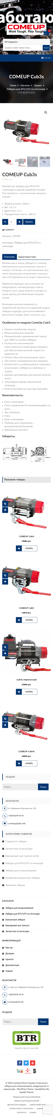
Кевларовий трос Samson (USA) (22, 856)
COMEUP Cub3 (26, 607)
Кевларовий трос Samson (17, 926)
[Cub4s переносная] (26, 652)
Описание (9, 257)
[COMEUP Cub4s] (26, 724)
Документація (12, 965)
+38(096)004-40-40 (16, 816)
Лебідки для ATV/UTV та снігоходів (24, 863)
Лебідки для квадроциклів (26, 1101)
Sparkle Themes (26, 1092)
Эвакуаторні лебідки (16, 1105)
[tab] (9, 257)
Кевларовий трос (38, 1105)
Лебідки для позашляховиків (21, 870)
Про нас (9, 948)
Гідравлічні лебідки (15, 841)
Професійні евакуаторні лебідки (22, 878)
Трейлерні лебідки (15, 885)
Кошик (33, 1112)
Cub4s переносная (26, 679)
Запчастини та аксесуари (18, 849)
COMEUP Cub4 (26, 536)
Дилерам (9, 954)
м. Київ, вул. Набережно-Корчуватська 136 (27, 11)
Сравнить (9, 230)
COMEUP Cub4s (26, 751)
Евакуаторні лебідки (15, 920)
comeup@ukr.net (28, 3)
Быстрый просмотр (5, 504)
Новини (9, 971)
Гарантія (9, 959)
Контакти (21, 1112)
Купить (29, 222)
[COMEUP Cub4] (26, 509)
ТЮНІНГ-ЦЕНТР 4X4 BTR (26, 1048)
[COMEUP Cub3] (26, 581)
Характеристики (27, 257)
